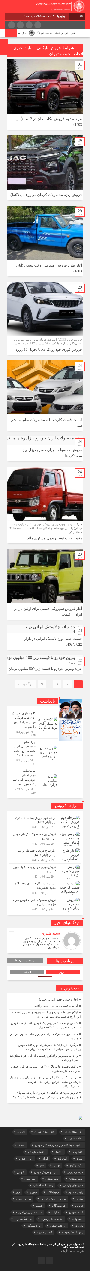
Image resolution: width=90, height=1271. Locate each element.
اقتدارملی (77, 1152)
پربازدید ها (65, 961)
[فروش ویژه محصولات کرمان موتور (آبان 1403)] (45, 839)
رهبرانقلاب (53, 1192)
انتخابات (62, 1158)
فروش (79, 1205)
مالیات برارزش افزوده (29, 1212)
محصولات (77, 1219)
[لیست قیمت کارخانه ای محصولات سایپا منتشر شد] (45, 888)
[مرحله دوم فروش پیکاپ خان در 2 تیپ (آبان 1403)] (45, 822)
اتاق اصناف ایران (73, 1131)
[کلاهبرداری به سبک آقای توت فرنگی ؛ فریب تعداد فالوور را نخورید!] (33, 724)
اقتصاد (58, 1152)
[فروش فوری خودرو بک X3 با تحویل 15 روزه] (45, 872)
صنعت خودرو (23, 1198)
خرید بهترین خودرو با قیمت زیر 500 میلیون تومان (45, 669)
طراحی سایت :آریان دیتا (70, 1251)
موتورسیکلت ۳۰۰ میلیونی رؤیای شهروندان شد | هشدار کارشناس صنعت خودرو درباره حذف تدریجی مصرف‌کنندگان (45, 1082)
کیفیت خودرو (44, 1232)
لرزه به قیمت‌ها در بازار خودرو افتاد (56, 1005)
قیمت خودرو (76, 1212)
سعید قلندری (50, 933)
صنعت (79, 1198)
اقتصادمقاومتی (36, 1152)
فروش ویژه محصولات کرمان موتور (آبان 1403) (46, 195)
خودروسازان (76, 1178)
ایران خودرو (25, 1158)
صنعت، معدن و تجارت (53, 1198)
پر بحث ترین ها (25, 960)
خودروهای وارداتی (73, 1185)
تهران (56, 1165)
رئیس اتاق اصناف (43, 1185)
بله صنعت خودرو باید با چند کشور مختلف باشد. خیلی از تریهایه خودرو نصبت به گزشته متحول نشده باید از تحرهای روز (41, 943)
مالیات (55, 1212)
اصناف (21, 1145)
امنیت (79, 1158)
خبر (41, 1165)
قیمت (39, 1205)
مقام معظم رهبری (51, 1219)
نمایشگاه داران (23, 1219)
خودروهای (30, 1178)
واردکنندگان (33, 1225)
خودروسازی (52, 1178)
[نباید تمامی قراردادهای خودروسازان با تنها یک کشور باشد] (33, 781)
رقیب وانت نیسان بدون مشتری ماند (54, 538)
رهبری (33, 1192)
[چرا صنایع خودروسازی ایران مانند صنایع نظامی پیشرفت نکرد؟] (33, 753)
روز (18, 1192)
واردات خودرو (58, 1225)
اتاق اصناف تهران (44, 1131)
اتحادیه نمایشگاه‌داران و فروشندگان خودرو (59, 1145)
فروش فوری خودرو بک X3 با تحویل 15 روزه (48, 349)
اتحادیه (21, 1131)
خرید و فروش (75, 1172)
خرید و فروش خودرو (45, 1172)
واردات (79, 1225)
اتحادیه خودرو (75, 1138)
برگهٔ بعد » (25, 684)
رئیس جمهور (76, 1192)
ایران (45, 1158)
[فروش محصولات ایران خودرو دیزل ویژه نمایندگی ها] (45, 904)
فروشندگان (59, 1205)
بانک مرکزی (76, 1165)
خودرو (20, 1172)
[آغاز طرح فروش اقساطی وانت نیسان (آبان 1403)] (45, 855)
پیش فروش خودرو (72, 1232)
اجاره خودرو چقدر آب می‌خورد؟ (67, 32)
